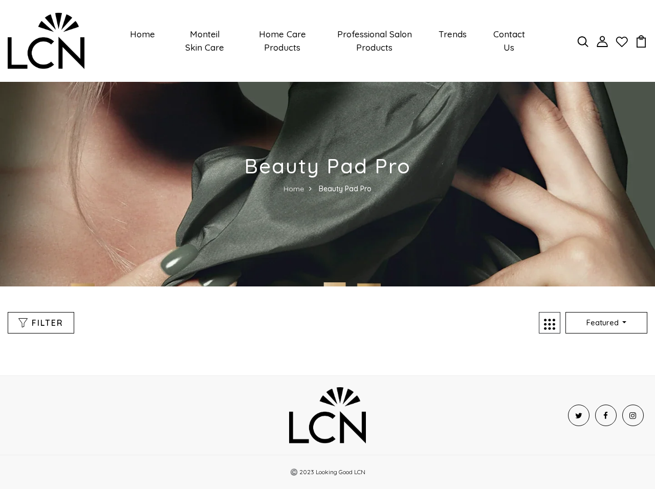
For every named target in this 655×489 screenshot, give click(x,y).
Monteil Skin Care (204, 41)
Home (142, 34)
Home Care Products (282, 41)
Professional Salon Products (374, 41)
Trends (453, 34)
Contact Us (509, 41)
